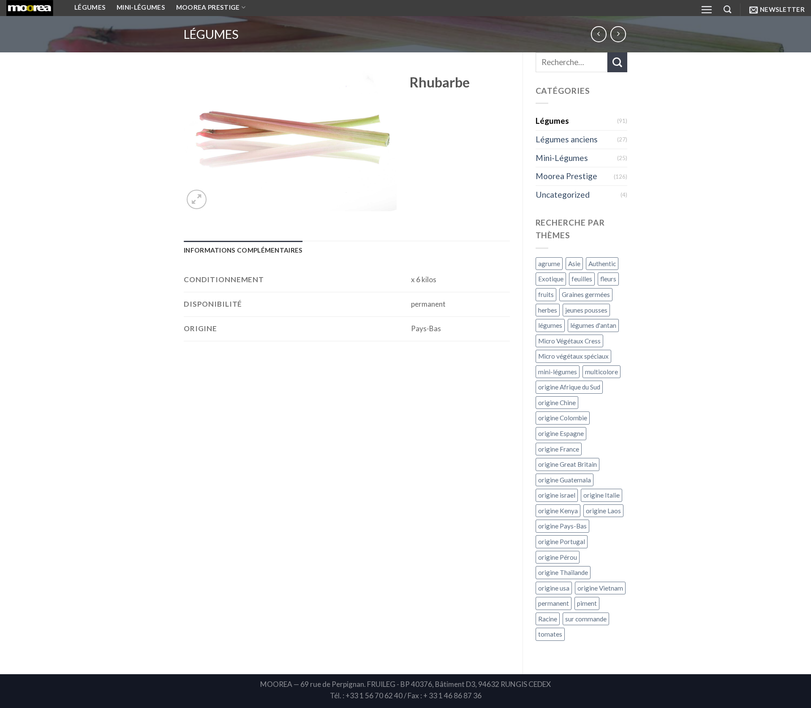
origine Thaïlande (563, 572)
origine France (558, 449)
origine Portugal (561, 541)
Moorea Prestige (566, 176)
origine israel (556, 495)
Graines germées (586, 294)
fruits (546, 294)
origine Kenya (558, 511)
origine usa (553, 588)
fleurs (608, 279)
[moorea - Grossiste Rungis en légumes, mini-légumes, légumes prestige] (34, 8)
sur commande (586, 619)
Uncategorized (563, 194)
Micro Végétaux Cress (569, 341)
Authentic (602, 263)
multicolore (601, 372)
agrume (549, 263)
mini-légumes (557, 372)
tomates (550, 634)
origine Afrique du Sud (569, 387)
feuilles (582, 279)
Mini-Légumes (562, 158)
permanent (553, 603)
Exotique (550, 279)
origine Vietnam (600, 588)
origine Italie (601, 495)
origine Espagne (561, 433)
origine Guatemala (564, 480)
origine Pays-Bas (562, 526)
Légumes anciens (567, 139)
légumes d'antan (593, 325)
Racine (547, 619)
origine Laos (603, 511)
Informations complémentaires (243, 250)
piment (587, 603)
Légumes (211, 34)
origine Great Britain (567, 464)
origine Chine (557, 402)
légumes (550, 325)
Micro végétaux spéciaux (573, 356)
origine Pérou (557, 557)
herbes (547, 310)
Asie (574, 263)
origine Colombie (562, 418)
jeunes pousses (586, 310)
